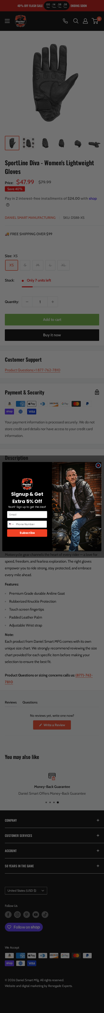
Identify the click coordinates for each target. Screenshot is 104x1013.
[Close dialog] (98, 465)
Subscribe (27, 533)
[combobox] (11, 524)
